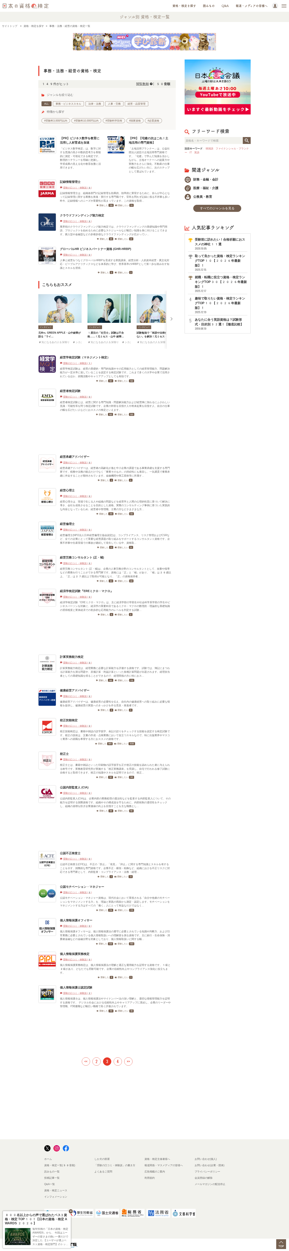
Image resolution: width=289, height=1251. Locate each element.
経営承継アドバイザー (74, 456)
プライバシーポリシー (207, 1171)
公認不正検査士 (70, 853)
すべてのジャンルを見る (217, 208)
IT (191, 152)
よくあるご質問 (103, 1171)
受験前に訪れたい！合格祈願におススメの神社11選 (220, 244)
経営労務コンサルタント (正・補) (82, 557)
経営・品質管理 (136, 103)
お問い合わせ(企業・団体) (209, 1165)
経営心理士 (67, 490)
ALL (46, 103)
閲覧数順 (142, 84)
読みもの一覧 (52, 1171)
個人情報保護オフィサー (76, 920)
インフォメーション (55, 1196)
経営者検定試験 (70, 391)
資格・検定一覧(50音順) (59, 1165)
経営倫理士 (67, 523)
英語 (196, 152)
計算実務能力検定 (72, 656)
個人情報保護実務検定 (74, 953)
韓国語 (209, 148)
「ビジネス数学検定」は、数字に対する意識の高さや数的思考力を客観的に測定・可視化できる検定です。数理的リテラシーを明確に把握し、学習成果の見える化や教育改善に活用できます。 (80, 158)
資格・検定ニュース (55, 1190)
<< (85, 1061)
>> (128, 1061)
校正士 (64, 753)
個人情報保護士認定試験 (76, 987)
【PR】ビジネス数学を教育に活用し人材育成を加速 (79, 140)
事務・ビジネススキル (68, 103)
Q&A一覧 (49, 1184)
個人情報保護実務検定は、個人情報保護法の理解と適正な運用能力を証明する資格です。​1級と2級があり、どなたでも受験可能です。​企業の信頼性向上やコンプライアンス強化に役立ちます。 (115, 969)
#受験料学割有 (114, 120)
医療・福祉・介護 (205, 188)
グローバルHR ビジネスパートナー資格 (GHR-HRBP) (95, 249)
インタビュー (46, 327)
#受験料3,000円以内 (55, 120)
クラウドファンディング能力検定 (82, 215)
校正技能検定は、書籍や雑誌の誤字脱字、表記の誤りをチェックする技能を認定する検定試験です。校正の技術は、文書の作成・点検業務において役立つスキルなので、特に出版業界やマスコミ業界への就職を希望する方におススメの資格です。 (115, 735)
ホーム (48, 1159)
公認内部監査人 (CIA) (74, 787)
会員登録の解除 (204, 1177)
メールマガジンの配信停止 (210, 1184)
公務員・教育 (202, 196)
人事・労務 (114, 103)
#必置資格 (153, 120)
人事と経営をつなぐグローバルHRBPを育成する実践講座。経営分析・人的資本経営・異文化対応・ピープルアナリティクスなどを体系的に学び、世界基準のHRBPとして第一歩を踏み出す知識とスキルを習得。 (114, 264)
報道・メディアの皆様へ (252, 5)
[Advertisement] (105, 435)
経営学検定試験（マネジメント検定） (85, 357)
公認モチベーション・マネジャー (82, 886)
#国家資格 (135, 120)
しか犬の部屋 (102, 1159)
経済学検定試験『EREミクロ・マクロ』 (86, 591)
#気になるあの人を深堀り (54, 342)
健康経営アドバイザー (74, 690)
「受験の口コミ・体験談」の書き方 (114, 1165)
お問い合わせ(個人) (206, 1159)
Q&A (225, 5)
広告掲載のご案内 (154, 1171)
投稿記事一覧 (52, 1177)
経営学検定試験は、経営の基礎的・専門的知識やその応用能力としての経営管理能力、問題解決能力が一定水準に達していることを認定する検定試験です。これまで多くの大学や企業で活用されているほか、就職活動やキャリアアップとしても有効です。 (115, 372)
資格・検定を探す (184, 5)
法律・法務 (94, 103)
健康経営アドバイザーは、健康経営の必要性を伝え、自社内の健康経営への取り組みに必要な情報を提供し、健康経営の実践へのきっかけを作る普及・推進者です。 (115, 703)
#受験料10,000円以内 (86, 120)
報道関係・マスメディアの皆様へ (163, 1165)
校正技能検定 (69, 720)
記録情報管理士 (70, 181)
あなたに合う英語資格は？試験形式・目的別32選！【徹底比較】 (219, 324)
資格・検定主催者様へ (157, 1159)
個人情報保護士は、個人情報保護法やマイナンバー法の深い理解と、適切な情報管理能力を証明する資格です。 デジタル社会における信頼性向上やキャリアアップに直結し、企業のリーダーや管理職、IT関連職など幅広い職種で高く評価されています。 (115, 1002)
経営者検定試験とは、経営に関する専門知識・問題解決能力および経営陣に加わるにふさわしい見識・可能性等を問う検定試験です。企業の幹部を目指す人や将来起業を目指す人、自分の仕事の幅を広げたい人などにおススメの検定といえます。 (115, 406)
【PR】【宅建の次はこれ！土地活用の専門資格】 (148, 140)
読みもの (209, 5)
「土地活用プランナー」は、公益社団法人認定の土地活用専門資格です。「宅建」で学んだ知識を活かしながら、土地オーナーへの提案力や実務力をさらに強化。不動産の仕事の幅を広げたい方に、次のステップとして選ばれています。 (149, 160)
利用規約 (149, 1177)
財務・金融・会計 (205, 179)
